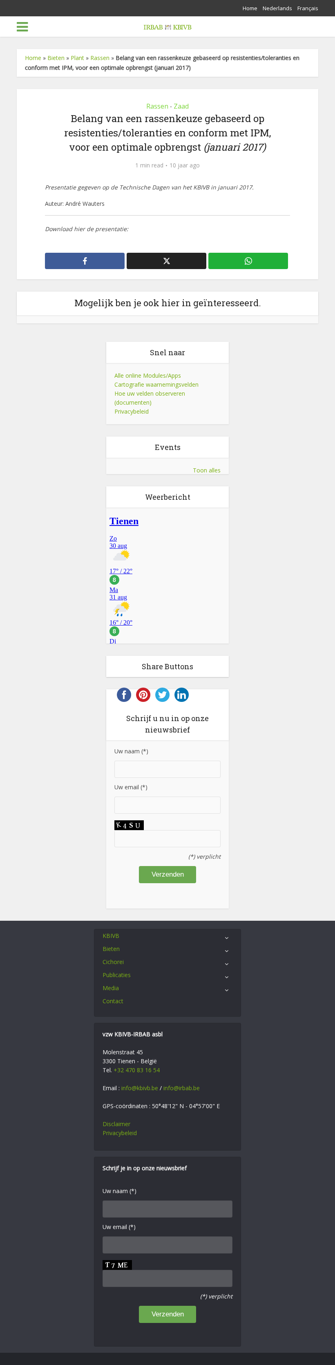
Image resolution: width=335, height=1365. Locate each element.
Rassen (99, 58)
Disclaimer (116, 1124)
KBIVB (111, 936)
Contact (113, 1001)
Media (111, 988)
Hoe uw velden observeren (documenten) (149, 398)
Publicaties (117, 975)
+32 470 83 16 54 (137, 1070)
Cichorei (113, 962)
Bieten (56, 58)
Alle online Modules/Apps (147, 375)
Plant (77, 58)
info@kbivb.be (139, 1088)
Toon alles (207, 470)
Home (250, 8)
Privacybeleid (131, 411)
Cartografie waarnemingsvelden (156, 384)
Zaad (181, 106)
